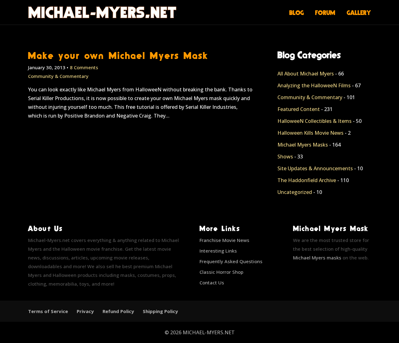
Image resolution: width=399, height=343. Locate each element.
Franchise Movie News (224, 240)
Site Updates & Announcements (315, 168)
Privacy (85, 311)
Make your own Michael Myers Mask (118, 55)
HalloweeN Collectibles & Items (314, 121)
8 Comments (84, 67)
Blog (296, 12)
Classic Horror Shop (221, 272)
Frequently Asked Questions (231, 261)
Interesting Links (218, 251)
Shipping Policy (160, 311)
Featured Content (298, 109)
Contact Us (212, 282)
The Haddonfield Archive (306, 180)
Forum (325, 12)
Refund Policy (118, 311)
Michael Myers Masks (302, 144)
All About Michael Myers (305, 73)
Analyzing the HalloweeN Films (314, 85)
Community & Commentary (58, 76)
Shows (285, 156)
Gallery (359, 12)
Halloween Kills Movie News (310, 132)
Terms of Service (48, 311)
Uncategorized (294, 192)
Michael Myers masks (317, 257)
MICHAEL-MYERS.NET (209, 332)
